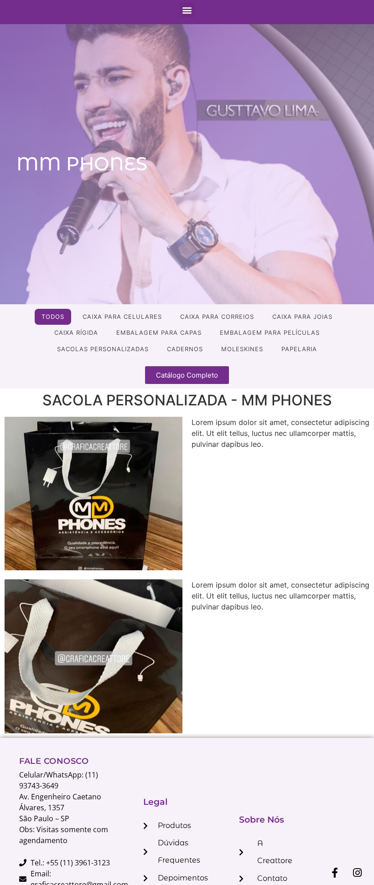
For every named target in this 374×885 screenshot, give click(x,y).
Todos (53, 316)
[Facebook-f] (335, 873)
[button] (187, 9)
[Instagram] (357, 873)
